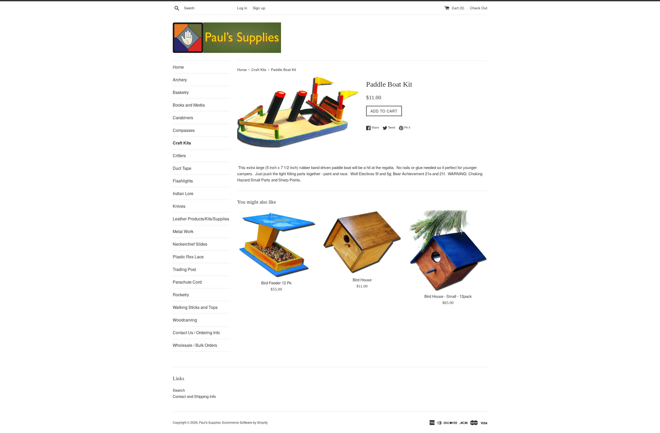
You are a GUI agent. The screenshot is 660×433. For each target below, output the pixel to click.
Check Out (478, 7)
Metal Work (183, 231)
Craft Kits (182, 143)
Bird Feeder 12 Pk (276, 282)
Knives (179, 206)
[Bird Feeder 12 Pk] (276, 243)
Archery (180, 80)
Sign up (259, 7)
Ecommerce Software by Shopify (245, 422)
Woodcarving (185, 320)
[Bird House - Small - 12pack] (448, 250)
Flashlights (183, 181)
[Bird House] (362, 242)
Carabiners (183, 118)
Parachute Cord (187, 282)
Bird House (362, 279)
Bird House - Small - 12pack (448, 296)
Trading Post (184, 269)
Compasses (184, 130)
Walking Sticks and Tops (195, 307)
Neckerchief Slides (190, 244)
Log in (242, 7)
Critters (179, 155)
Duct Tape (182, 168)
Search (179, 390)
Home (178, 67)
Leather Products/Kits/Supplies (201, 219)
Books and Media (189, 105)
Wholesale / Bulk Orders (195, 345)
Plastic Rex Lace (188, 257)
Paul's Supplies (210, 422)
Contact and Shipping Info (194, 396)
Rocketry (181, 295)
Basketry (181, 92)
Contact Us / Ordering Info (196, 332)
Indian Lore (183, 193)
